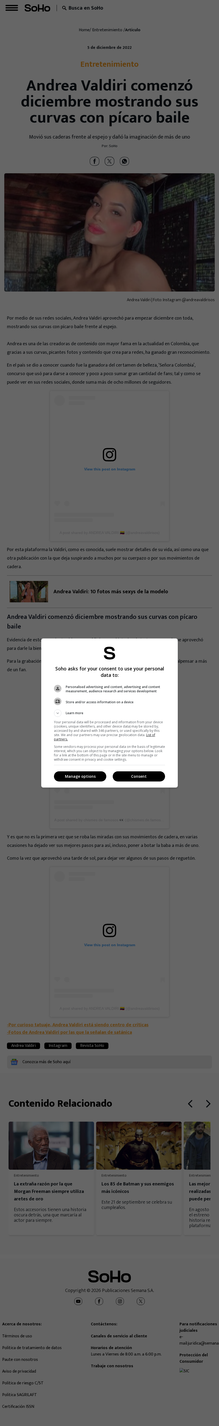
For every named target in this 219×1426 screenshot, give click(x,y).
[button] (109, 713)
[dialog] (109, 713)
